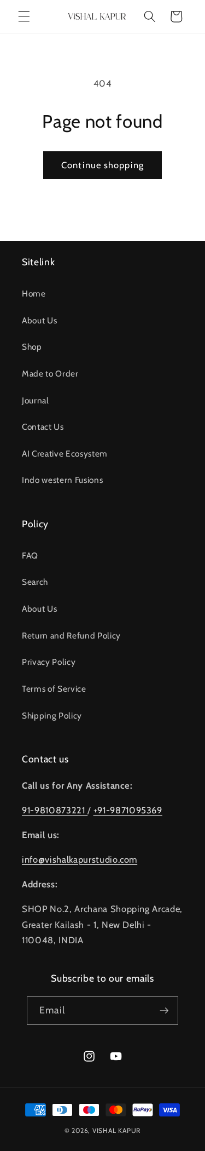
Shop (32, 346)
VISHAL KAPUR (116, 1130)
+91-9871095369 (127, 810)
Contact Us (43, 426)
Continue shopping (102, 164)
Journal (35, 400)
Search (35, 582)
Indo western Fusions (62, 480)
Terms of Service (54, 688)
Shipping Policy (52, 715)
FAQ (30, 555)
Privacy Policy (48, 662)
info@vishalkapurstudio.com (79, 859)
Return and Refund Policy (71, 635)
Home (34, 293)
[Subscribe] (164, 1010)
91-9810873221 (54, 810)
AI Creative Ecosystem (65, 453)
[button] (24, 16)
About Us (39, 320)
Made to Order (50, 373)
